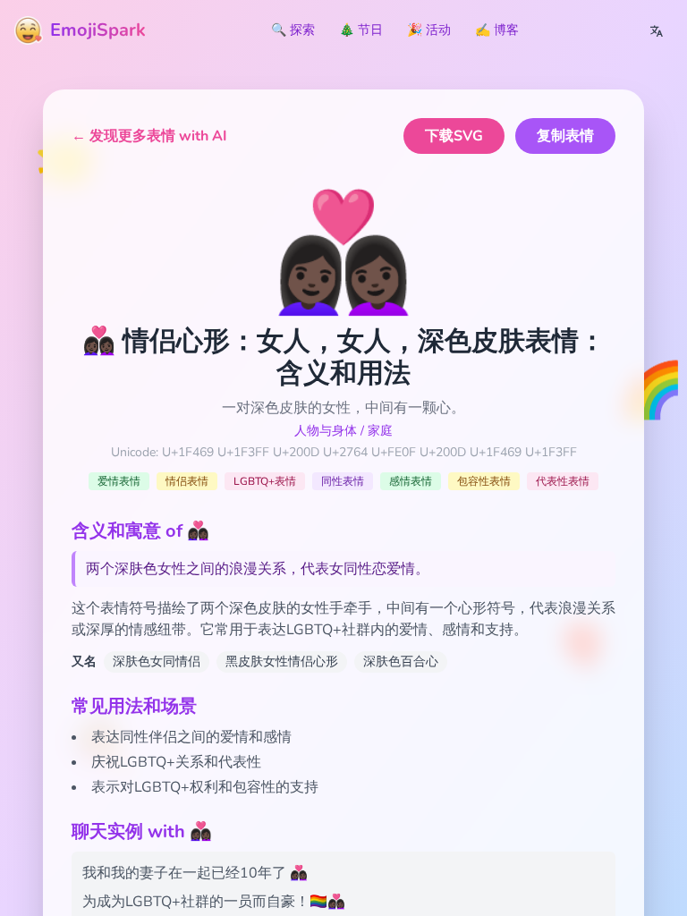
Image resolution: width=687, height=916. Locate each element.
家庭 (380, 430)
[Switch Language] (656, 30)
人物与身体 (325, 430)
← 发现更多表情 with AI (149, 136)
